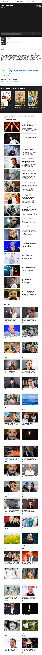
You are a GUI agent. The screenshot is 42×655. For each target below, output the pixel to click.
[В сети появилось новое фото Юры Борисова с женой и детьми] (12, 524)
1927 (8, 40)
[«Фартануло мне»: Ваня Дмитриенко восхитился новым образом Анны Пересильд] (12, 402)
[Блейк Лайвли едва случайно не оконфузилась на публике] (30, 576)
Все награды (4, 49)
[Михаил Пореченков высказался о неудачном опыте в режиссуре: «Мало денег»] (12, 611)
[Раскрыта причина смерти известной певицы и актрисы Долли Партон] (30, 541)
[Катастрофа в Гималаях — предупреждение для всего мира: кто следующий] (30, 333)
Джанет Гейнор (12, 70)
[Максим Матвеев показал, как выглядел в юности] (12, 385)
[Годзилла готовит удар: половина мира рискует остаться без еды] (30, 402)
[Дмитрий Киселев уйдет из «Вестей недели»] (12, 333)
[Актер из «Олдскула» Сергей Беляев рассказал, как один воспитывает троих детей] (12, 350)
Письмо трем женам (32, 107)
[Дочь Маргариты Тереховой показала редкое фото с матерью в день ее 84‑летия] (30, 315)
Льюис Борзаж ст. (18, 71)
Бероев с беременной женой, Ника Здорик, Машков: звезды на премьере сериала (29, 149)
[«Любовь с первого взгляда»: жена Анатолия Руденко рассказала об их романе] (12, 315)
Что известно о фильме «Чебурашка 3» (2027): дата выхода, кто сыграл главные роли (29, 293)
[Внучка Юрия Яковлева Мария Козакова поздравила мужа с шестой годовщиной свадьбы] (30, 385)
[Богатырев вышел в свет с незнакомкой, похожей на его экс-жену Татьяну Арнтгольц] (30, 350)
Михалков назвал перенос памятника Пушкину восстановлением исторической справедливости (29, 245)
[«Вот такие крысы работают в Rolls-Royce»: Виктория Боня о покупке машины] (30, 368)
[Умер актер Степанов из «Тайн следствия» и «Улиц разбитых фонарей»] (12, 420)
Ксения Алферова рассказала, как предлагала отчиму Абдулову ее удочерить (29, 209)
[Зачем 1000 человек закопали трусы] (30, 628)
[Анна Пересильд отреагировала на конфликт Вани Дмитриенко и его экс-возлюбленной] (12, 559)
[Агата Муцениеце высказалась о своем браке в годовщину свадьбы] (12, 489)
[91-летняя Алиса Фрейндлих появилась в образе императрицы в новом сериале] (30, 454)
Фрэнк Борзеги (12, 68)
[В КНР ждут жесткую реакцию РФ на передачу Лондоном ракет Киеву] (12, 507)
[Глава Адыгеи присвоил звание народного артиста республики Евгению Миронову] (12, 646)
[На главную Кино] (6, 1)
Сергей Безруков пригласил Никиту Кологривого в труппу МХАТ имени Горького (29, 269)
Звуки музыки (18, 107)
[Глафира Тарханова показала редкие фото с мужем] (12, 368)
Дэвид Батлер (35, 70)
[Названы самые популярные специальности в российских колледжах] (12, 576)
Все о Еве (3, 107)
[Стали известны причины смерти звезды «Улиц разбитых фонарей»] (30, 437)
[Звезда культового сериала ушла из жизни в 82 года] (12, 628)
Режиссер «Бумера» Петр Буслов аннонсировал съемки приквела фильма (28, 221)
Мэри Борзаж (32, 71)
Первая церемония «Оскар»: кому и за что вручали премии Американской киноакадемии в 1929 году (29, 126)
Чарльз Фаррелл (19, 70)
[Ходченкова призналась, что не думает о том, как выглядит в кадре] (30, 646)
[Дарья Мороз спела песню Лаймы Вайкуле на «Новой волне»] (30, 472)
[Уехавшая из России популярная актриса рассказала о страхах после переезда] (30, 593)
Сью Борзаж (37, 71)
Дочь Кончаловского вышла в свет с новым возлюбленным (29, 137)
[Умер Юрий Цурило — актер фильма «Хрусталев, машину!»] (12, 437)
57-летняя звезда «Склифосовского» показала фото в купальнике (29, 281)
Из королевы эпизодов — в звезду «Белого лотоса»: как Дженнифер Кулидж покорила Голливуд (29, 233)
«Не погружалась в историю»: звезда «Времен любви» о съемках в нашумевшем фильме (29, 257)
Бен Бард (24, 70)
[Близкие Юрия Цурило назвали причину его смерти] (12, 472)
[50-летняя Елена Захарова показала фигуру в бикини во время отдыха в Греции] (30, 507)
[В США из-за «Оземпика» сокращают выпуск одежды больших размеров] (30, 524)
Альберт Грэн (29, 70)
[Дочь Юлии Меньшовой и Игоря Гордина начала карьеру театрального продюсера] (30, 420)
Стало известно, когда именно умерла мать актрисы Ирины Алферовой (29, 185)
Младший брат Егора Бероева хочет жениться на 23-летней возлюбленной (29, 197)
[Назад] (37, 89)
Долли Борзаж (26, 71)
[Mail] (3, 1)
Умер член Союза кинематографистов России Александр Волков (29, 173)
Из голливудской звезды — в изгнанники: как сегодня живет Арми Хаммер (29, 161)
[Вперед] (40, 89)
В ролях (2, 70)
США (10, 73)
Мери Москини (12, 71)
